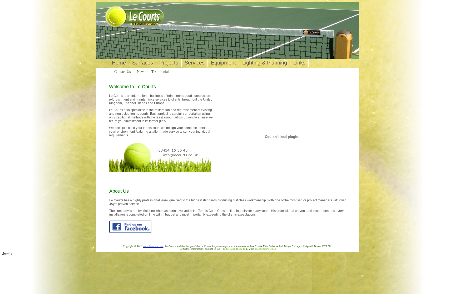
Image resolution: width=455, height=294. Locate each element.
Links (299, 63)
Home (119, 63)
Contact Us (122, 72)
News (141, 72)
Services (195, 63)
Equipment (223, 63)
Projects (168, 63)
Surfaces (142, 63)
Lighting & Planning (264, 63)
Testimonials (160, 72)
